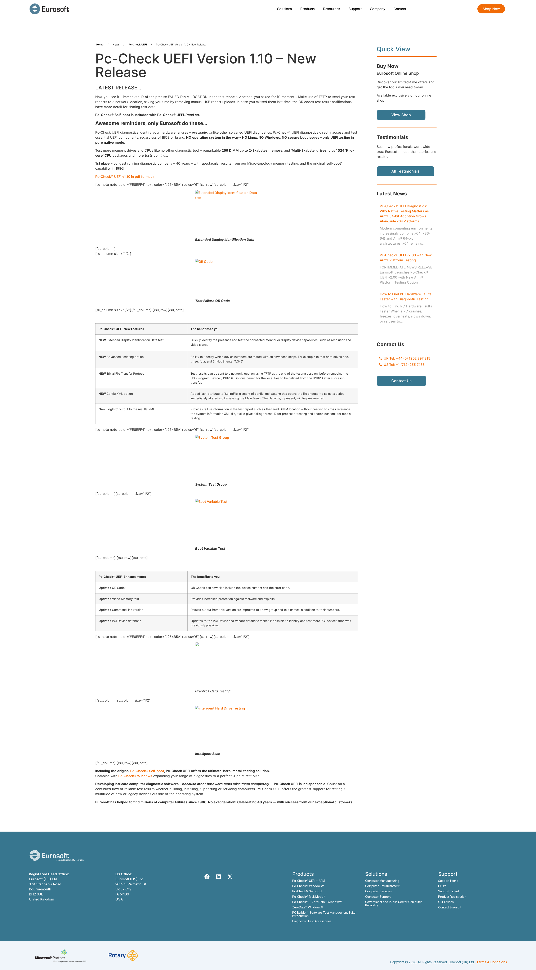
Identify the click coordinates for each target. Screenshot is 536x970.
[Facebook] (207, 877)
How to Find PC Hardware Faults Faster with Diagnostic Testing (406, 296)
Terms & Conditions (492, 962)
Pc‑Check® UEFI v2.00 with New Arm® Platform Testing (406, 257)
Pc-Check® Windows (135, 776)
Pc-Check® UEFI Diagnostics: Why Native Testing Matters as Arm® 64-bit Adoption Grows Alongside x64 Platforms (404, 213)
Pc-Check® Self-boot (147, 771)
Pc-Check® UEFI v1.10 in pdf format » (125, 176)
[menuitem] (285, 8)
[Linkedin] (218, 877)
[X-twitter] (230, 877)
